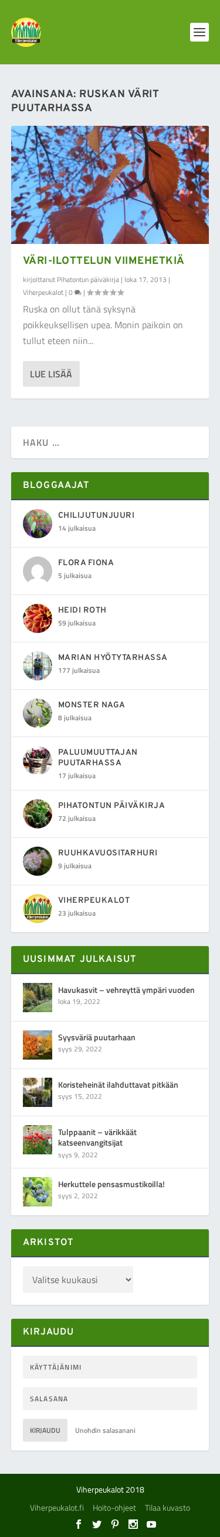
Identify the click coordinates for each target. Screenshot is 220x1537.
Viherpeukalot (43, 292)
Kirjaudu (45, 1430)
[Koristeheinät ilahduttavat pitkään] (37, 1092)
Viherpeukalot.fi (57, 1507)
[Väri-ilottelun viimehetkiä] (110, 185)
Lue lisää (51, 374)
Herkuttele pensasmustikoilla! (111, 1184)
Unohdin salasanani (105, 1430)
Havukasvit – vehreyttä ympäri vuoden (126, 990)
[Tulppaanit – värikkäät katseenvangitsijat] (37, 1139)
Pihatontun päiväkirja (88, 279)
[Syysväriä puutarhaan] (37, 1045)
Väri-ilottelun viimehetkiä (104, 261)
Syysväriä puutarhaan (97, 1037)
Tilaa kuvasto (167, 1507)
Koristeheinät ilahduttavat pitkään (118, 1084)
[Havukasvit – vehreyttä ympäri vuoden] (37, 997)
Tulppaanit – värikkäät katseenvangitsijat (97, 1137)
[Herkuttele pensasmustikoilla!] (37, 1191)
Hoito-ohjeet (114, 1507)
